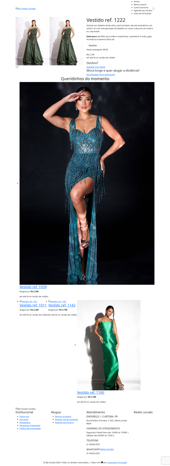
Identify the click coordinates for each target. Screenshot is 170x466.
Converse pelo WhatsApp (101, 74)
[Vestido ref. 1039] (87, 183)
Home (137, 1)
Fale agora (108, 449)
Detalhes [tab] (93, 45)
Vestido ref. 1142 (61, 305)
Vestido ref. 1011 (33, 305)
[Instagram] (136, 416)
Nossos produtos (63, 416)
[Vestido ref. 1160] (109, 344)
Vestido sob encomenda (66, 419)
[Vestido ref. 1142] (57, 301)
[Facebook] (134, 416)
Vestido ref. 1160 (90, 392)
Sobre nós (24, 416)
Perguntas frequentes (30, 425)
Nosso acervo (140, 4)
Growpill (123, 462)
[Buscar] (153, 8)
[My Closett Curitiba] (25, 8)
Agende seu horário (143, 10)
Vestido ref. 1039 (33, 286)
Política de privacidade (30, 428)
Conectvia (112, 462)
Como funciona (141, 7)
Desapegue (25, 422)
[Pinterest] (138, 416)
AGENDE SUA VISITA (95, 67)
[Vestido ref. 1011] (28, 301)
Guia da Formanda (142, 13)
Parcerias (24, 419)
